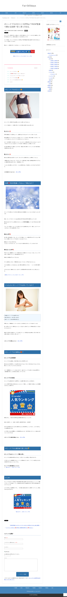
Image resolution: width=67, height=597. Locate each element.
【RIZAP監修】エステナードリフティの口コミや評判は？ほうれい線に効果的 (24, 525)
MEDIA (51, 12)
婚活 (50, 79)
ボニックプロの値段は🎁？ (15, 77)
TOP (6, 17)
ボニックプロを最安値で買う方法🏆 (16, 79)
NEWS (50, 70)
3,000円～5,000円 (54, 64)
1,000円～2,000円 (54, 60)
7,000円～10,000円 (54, 68)
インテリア (51, 76)
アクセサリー (53, 74)
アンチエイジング (52, 55)
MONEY (42, 12)
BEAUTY (24, 12)
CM (60, 12)
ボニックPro (22, 437)
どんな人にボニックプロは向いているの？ (17, 75)
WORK (33, 12)
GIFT (50, 58)
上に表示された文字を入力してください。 (12, 554)
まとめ (11, 81)
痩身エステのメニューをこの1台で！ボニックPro (22, 56)
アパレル (51, 72)
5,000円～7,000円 (54, 66)
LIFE (15, 12)
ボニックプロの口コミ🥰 (14, 71)
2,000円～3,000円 (54, 62)
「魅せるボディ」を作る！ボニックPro (12, 467)
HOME (6, 12)
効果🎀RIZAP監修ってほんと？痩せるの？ (17, 73)
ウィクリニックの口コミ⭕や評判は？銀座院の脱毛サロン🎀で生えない (19, 527)
